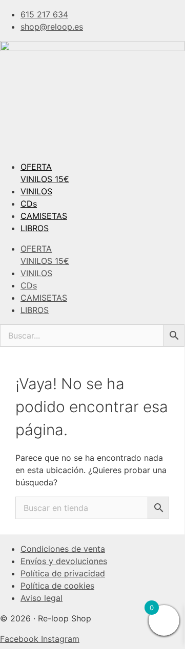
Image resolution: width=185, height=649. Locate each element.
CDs (28, 203)
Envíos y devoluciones (63, 561)
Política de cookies (57, 585)
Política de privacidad (62, 573)
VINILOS (36, 191)
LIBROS (34, 228)
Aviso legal (41, 598)
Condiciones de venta (62, 549)
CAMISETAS (43, 216)
